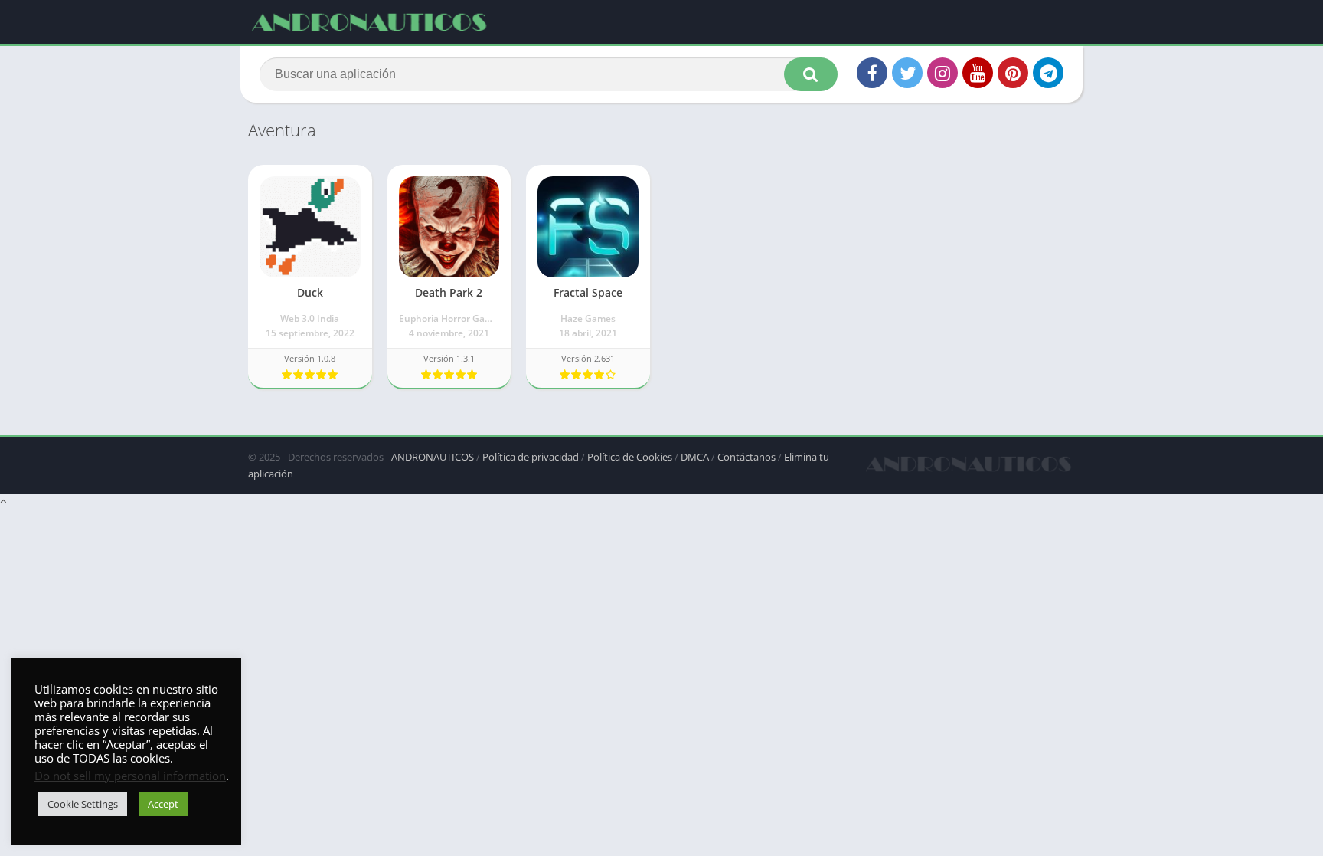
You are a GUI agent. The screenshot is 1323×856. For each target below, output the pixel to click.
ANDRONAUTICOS (432, 457)
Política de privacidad (530, 457)
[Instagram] (942, 72)
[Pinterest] (1013, 72)
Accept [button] (163, 804)
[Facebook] (872, 72)
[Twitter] (907, 72)
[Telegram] (1048, 72)
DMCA (695, 457)
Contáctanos (746, 457)
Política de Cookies (629, 457)
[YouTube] (977, 72)
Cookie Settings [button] (82, 804)
